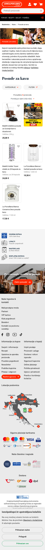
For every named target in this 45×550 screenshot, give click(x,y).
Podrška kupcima (9, 368)
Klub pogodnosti (8, 319)
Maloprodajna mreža (10, 308)
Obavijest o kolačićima (32, 520)
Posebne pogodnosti (10, 361)
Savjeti (18, 18)
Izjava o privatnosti (32, 372)
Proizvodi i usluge (31, 351)
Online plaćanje (30, 365)
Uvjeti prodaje (30, 347)
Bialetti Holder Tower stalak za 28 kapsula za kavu (11, 169)
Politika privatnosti (32, 368)
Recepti (11, 18)
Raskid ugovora (9, 377)
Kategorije (10, 87)
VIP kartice (6, 315)
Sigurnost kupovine (32, 361)
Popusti (4, 18)
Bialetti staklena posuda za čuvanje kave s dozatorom (11, 128)
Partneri (5, 311)
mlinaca (27, 68)
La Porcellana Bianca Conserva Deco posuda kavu (11, 209)
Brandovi (5, 322)
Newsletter (6, 365)
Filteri (32, 87)
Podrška (25, 18)
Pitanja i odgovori (9, 372)
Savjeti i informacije (10, 347)
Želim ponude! (20, 282)
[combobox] (22, 98)
